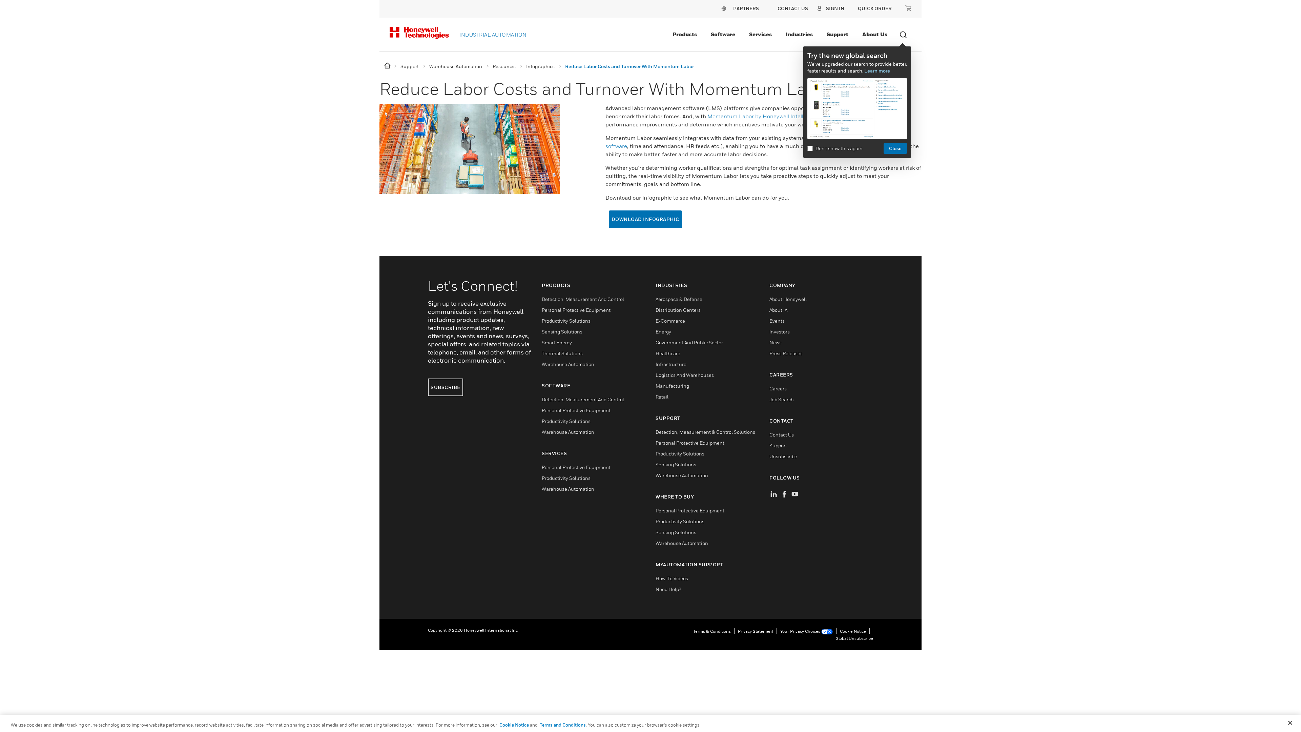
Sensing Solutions (562, 331)
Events (777, 321)
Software (723, 34)
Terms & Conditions (712, 631)
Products (685, 34)
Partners (746, 8)
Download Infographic (645, 219)
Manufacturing (672, 386)
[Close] (1290, 722)
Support (837, 34)
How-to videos (672, 578)
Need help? (668, 589)
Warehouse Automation (568, 364)
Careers (778, 388)
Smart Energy (557, 342)
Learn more (877, 71)
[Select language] (723, 8)
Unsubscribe (783, 456)
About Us (874, 34)
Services (760, 34)
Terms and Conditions (563, 725)
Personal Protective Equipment (576, 310)
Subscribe (445, 387)
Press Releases (786, 353)
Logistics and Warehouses (685, 375)
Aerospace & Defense (679, 299)
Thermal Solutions (562, 353)
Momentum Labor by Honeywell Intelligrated (764, 116)
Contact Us (781, 435)
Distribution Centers (678, 310)
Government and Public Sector (689, 342)
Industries (799, 34)
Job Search (781, 399)
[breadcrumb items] (387, 65)
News (775, 342)
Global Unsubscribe (854, 638)
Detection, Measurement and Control (583, 299)
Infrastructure (671, 364)
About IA (778, 310)
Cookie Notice (853, 631)
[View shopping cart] (908, 8)
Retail (662, 397)
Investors (779, 331)
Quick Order (875, 8)
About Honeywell (788, 299)
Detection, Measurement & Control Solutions (705, 432)
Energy (663, 331)
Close (895, 148)
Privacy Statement (755, 631)
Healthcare (668, 353)
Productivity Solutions (566, 321)
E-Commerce (670, 321)
